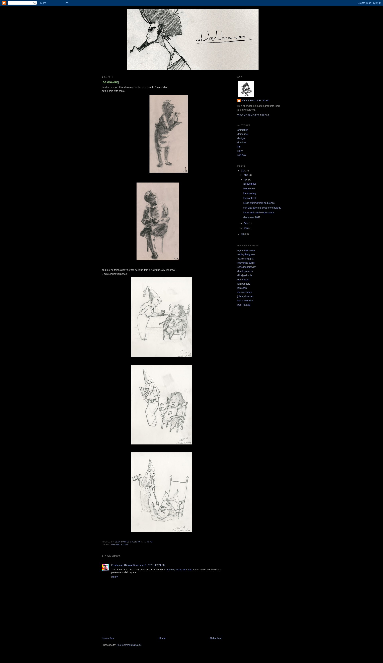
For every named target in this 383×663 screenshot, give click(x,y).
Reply (114, 576)
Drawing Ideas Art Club (179, 569)
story (124, 545)
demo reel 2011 (251, 217)
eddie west (243, 279)
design (115, 545)
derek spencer (245, 271)
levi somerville (245, 300)
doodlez (241, 142)
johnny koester (245, 296)
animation (242, 130)
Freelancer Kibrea (121, 565)
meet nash (249, 188)
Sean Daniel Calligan (255, 100)
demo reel (242, 134)
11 (242, 170)
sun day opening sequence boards (262, 207)
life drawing (249, 193)
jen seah (242, 288)
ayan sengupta (245, 258)
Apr (246, 179)
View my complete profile (253, 115)
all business (249, 183)
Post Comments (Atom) (128, 645)
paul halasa (243, 304)
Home (162, 638)
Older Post (215, 638)
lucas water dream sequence (259, 203)
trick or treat (249, 198)
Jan (246, 228)
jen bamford (243, 283)
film (239, 146)
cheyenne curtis (246, 262)
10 (242, 234)
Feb (246, 223)
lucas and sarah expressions (258, 212)
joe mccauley (244, 292)
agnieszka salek (246, 250)
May (246, 174)
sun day (241, 155)
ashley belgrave (246, 254)
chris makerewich (246, 267)
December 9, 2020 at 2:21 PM (149, 565)
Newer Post (108, 638)
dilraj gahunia (244, 275)
